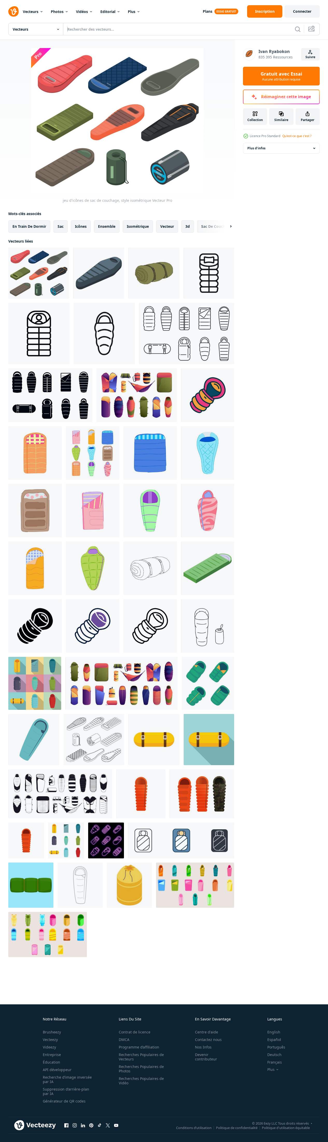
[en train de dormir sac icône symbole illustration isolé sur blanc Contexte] (181, 840)
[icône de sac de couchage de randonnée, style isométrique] (98, 273)
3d (187, 226)
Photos (57, 11)
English (273, 1032)
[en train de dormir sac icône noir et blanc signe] (38, 333)
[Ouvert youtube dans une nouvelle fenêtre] (116, 1125)
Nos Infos (203, 1047)
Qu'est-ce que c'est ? (296, 136)
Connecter (302, 11)
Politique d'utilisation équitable (286, 1127)
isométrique (138, 226)
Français (274, 1062)
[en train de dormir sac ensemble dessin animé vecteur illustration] (92, 453)
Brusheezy (52, 1032)
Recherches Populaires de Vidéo (141, 1080)
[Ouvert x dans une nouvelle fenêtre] (108, 1125)
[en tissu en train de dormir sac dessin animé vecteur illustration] (150, 510)
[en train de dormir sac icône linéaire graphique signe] (104, 333)
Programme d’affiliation (139, 1047)
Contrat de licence (134, 1032)
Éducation (51, 1062)
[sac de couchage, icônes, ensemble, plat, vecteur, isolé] (66, 840)
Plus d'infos (256, 148)
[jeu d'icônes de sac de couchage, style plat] (34, 683)
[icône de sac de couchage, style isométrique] (129, 885)
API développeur (57, 1069)
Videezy (49, 1047)
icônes (81, 226)
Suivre (310, 57)
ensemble (106, 226)
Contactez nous (208, 1039)
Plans (207, 11)
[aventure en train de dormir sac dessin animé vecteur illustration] (207, 453)
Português (276, 1047)
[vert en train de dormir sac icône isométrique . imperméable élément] (207, 568)
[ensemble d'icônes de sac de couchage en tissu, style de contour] (186, 333)
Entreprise (52, 1054)
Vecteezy (50, 1039)
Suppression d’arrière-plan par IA (66, 1091)
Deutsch (274, 1054)
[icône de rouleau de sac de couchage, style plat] (209, 739)
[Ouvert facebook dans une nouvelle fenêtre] (66, 1125)
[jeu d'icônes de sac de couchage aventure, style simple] (50, 395)
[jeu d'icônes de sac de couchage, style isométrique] (38, 273)
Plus (131, 11)
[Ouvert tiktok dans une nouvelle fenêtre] (99, 1125)
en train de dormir (29, 226)
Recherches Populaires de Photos (141, 1068)
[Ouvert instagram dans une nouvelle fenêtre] (75, 1125)
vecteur (167, 226)
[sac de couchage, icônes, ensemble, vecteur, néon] (106, 840)
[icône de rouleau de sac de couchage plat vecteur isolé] (153, 739)
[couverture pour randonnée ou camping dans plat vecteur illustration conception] (30, 885)
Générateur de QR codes (64, 1101)
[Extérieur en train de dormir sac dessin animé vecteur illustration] (92, 510)
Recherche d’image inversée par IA (67, 1079)
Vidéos (82, 11)
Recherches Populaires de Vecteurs (141, 1056)
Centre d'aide (206, 1032)
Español (274, 1039)
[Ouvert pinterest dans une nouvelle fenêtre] (91, 1125)
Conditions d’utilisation (194, 1127)
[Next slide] (226, 226)
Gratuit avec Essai (281, 76)
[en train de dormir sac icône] (209, 273)
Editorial (107, 11)
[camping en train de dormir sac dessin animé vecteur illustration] (150, 453)
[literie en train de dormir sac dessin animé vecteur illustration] (92, 568)
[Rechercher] (298, 29)
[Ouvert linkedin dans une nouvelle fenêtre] (83, 1125)
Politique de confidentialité (236, 1127)
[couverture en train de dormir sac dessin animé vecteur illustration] (35, 510)
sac (61, 226)
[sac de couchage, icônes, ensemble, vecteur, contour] (94, 739)
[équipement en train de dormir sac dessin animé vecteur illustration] (207, 510)
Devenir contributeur (206, 1056)
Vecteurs (30, 11)
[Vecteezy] (13, 11)
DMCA (124, 1039)
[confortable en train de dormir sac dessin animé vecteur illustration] (35, 568)
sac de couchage (216, 226)
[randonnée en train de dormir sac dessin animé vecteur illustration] (35, 453)
